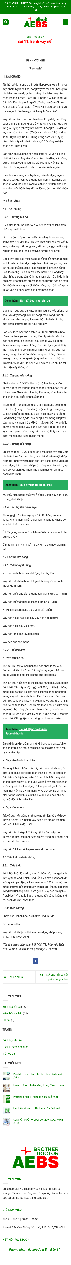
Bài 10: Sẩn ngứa (13, 977)
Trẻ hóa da (9, 1053)
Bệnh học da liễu (12, 1040)
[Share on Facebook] (35, 961)
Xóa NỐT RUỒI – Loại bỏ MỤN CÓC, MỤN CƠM (38, 1121)
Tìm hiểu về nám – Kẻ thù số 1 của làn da (37, 1108)
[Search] (6, 22)
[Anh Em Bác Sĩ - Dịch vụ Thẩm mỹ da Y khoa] (35, 22)
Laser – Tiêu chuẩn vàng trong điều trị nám (38, 1085)
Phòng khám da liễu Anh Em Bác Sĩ (34, 1249)
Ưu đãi (6, 1020)
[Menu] (65, 22)
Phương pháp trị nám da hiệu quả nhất (35, 1096)
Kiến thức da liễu (12, 1013)
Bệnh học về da (35, 37)
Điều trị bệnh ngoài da (15, 1047)
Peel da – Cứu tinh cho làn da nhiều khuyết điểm (38, 1075)
